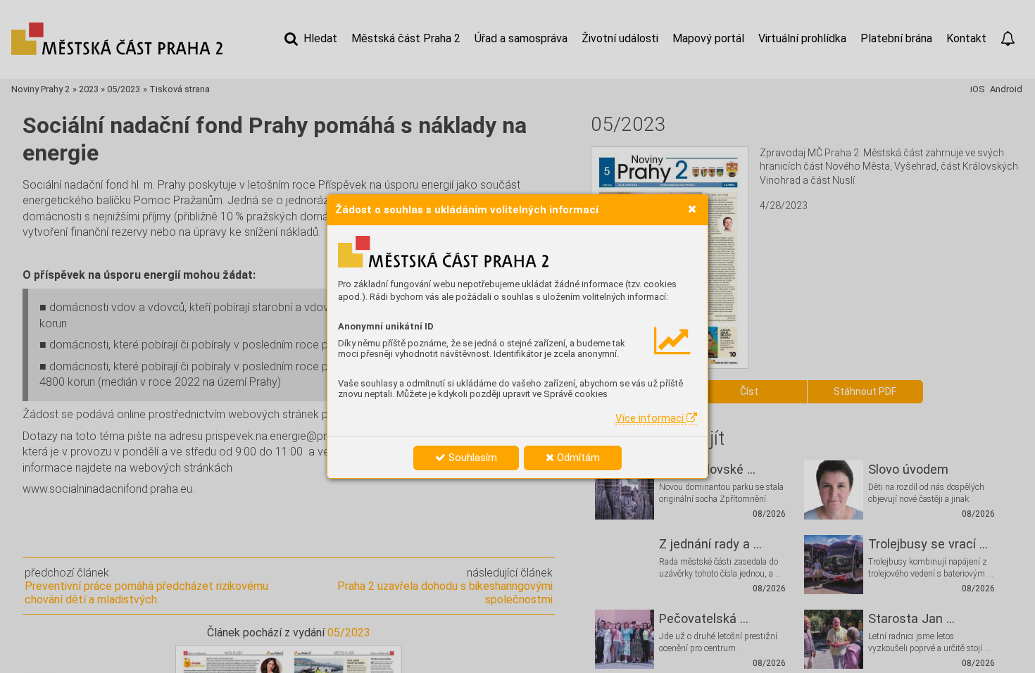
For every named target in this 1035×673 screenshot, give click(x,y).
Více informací (650, 418)
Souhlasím (471, 457)
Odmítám (577, 457)
